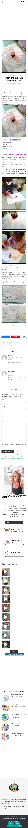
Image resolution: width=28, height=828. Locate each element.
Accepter (11, 823)
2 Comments (19, 83)
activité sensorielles (14, 342)
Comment (3, 421)
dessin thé (17, 276)
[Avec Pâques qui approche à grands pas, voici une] (6, 590)
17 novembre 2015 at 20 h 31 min (15, 357)
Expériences (9, 75)
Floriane (5, 346)
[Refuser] (26, 821)
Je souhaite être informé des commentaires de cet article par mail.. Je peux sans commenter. (14, 445)
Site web (3, 414)
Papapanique (9, 94)
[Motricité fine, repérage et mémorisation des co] (6, 599)
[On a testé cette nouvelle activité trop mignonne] (6, 617)
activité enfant (5, 342)
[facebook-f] (21, 2)
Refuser (18, 823)
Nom (3, 399)
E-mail (3, 406)
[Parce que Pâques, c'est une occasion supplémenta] (6, 572)
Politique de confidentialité (14, 825)
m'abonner (17, 446)
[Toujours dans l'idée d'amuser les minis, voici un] (6, 608)
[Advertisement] (14, 27)
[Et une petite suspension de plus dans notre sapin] (6, 645)
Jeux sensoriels (18, 75)
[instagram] (26, 2)
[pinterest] (23, 2)
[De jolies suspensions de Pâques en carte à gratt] (6, 581)
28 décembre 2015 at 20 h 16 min (14, 373)
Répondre (11, 359)
